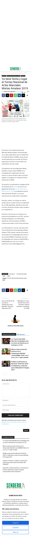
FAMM (15, 187)
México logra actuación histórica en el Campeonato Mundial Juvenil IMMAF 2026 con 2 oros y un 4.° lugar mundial (20, 353)
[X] (7, 95)
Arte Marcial (12, 274)
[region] (15, 521)
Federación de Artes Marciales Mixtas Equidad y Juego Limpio (14, 278)
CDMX (3, 276)
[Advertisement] (15, 16)
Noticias (23, 75)
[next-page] (5, 374)
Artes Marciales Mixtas (22, 274)
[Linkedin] (19, 95)
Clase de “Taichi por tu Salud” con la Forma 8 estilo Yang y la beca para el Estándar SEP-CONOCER (15, 462)
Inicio (3, 73)
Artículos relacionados (9, 334)
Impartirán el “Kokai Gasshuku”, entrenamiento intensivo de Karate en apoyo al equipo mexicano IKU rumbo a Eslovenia (15, 469)
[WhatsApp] (15, 95)
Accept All (15, 522)
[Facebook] (3, 95)
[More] (27, 95)
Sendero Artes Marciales (9, 91)
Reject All (15, 532)
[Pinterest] (11, 95)
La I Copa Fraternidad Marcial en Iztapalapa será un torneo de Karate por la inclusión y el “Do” (16, 441)
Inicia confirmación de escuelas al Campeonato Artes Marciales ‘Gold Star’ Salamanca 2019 (8, 304)
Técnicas (8, 73)
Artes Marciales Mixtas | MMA (19, 73)
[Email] (23, 95)
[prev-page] (3, 374)
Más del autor (21, 334)
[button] (3, 69)
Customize (15, 527)
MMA (3, 280)
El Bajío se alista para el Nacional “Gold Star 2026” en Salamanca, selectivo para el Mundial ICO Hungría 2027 (20, 366)
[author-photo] (15, 323)
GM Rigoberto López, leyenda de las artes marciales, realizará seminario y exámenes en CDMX (23, 304)
